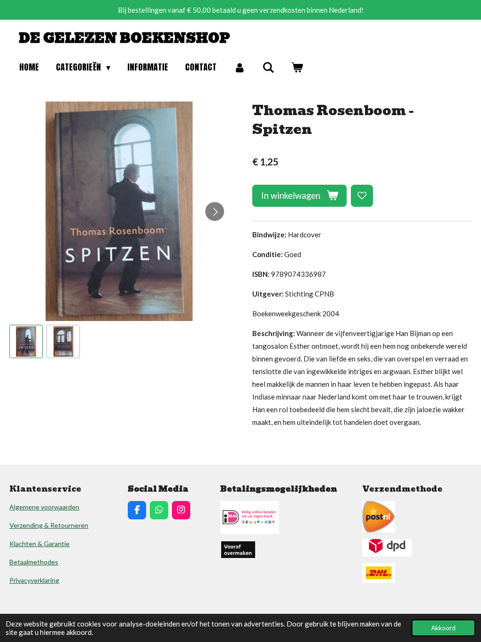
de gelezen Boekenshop (124, 38)
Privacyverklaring (34, 580)
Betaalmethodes (33, 562)
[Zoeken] (268, 67)
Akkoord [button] (443, 628)
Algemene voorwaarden (44, 507)
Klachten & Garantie (39, 544)
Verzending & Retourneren (48, 525)
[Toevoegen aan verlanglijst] (362, 196)
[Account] (239, 67)
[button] (26, 341)
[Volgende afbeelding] (214, 211)
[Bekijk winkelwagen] (297, 67)
